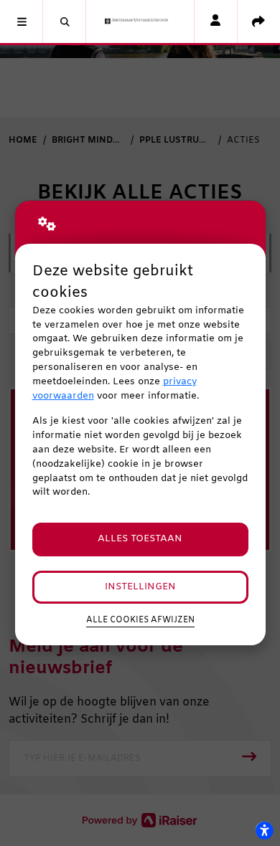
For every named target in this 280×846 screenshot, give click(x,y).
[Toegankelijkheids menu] (264, 830)
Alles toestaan (140, 539)
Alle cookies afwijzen (140, 620)
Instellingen (140, 587)
